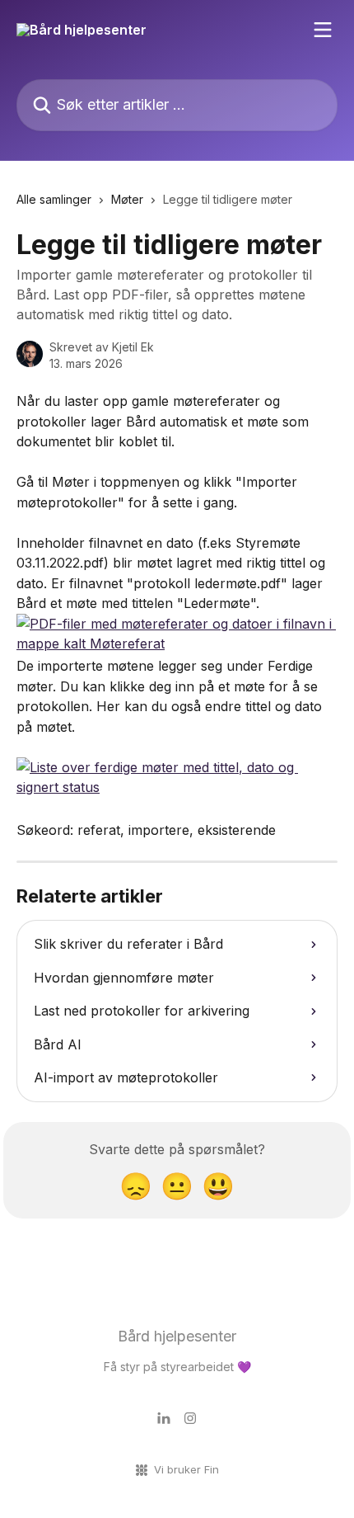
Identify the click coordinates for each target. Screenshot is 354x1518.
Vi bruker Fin (186, 1469)
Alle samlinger (53, 199)
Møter (127, 199)
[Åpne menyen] (323, 30)
